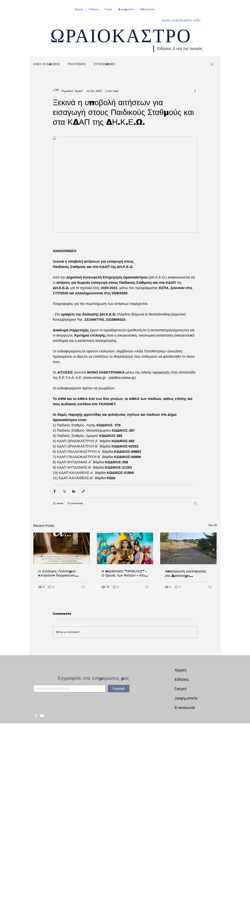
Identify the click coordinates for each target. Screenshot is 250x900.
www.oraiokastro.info (181, 20)
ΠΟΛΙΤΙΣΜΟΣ (77, 64)
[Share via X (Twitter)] (64, 491)
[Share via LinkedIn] (74, 491)
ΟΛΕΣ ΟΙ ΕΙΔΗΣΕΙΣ (46, 64)
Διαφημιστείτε (186, 698)
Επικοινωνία (185, 707)
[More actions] (195, 91)
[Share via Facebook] (54, 491)
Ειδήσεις (182, 679)
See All (212, 525)
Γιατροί (180, 688)
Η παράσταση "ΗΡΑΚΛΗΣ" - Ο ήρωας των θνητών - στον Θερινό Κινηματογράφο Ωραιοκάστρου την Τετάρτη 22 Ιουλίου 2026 (124, 573)
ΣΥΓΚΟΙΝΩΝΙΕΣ (104, 64)
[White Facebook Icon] (36, 715)
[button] (212, 64)
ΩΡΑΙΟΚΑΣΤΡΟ (120, 39)
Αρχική (180, 670)
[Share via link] (83, 491)
